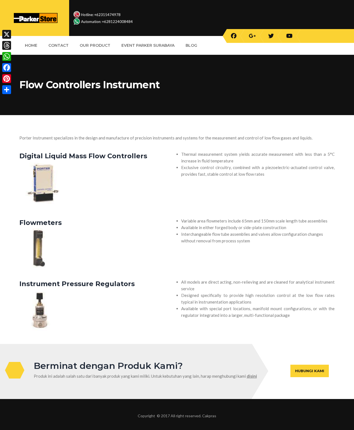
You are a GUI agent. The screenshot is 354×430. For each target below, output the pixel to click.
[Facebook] (6, 67)
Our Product (95, 45)
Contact (58, 45)
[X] (6, 34)
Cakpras (209, 415)
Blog (191, 45)
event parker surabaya (148, 45)
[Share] (6, 89)
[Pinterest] (6, 78)
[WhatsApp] (6, 56)
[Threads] (6, 45)
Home (31, 45)
